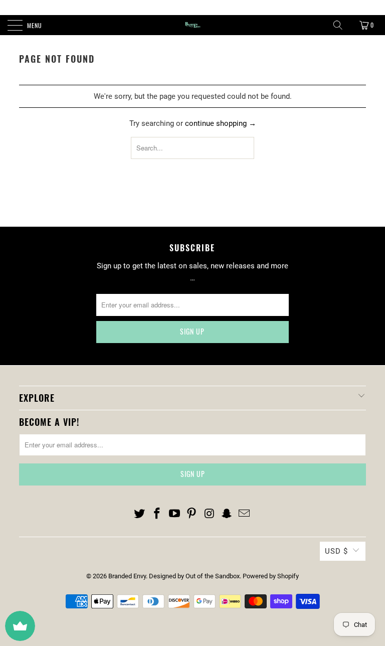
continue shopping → (220, 123)
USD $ (336, 551)
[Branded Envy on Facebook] (157, 514)
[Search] (337, 25)
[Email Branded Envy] (244, 514)
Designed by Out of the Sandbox (194, 576)
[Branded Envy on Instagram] (209, 514)
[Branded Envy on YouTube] (174, 514)
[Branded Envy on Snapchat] (227, 514)
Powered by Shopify (271, 576)
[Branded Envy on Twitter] (139, 514)
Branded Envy (127, 576)
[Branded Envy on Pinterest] (192, 514)
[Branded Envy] (192, 25)
